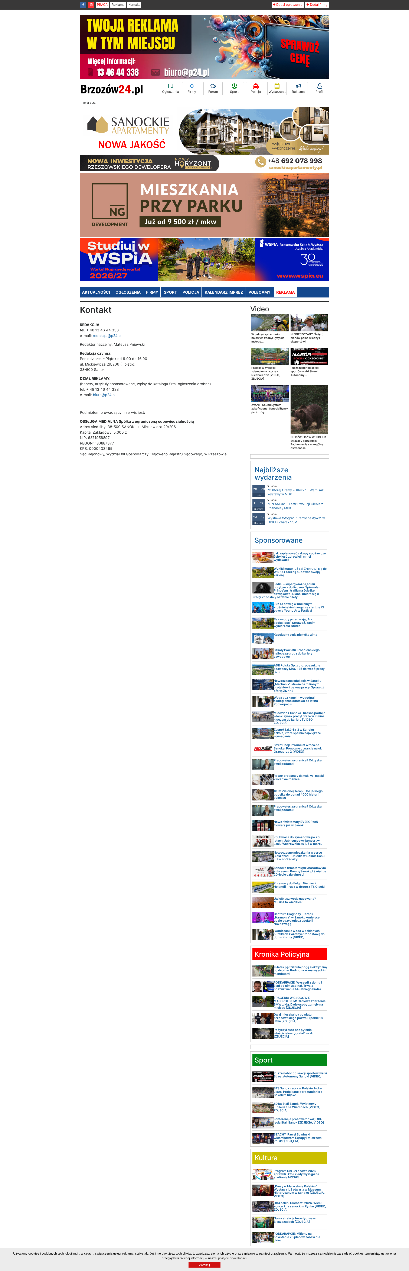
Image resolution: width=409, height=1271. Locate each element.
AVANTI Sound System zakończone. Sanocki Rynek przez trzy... (269, 408)
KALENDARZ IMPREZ (224, 292)
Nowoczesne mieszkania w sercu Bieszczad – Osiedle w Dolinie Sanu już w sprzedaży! (299, 856)
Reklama (118, 5)
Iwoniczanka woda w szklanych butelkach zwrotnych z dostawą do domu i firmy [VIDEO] (299, 934)
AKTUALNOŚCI (96, 292)
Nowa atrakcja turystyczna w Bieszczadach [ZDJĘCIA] (295, 1219)
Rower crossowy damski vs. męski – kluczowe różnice (300, 777)
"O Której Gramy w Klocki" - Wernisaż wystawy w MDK (296, 490)
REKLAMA (285, 292)
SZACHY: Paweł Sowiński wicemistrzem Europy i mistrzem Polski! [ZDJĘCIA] (298, 1138)
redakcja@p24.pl (107, 336)
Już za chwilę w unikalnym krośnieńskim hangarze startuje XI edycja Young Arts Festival (299, 607)
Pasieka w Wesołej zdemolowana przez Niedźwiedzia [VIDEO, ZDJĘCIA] (265, 373)
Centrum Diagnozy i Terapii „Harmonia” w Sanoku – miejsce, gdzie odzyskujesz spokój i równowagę (297, 919)
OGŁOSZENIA (128, 292)
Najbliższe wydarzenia (273, 473)
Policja (256, 92)
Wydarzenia (277, 92)
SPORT (170, 292)
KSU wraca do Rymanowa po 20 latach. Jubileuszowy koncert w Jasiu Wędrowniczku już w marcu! (298, 840)
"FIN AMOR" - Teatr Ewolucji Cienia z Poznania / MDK (295, 504)
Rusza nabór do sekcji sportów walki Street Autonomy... (305, 371)
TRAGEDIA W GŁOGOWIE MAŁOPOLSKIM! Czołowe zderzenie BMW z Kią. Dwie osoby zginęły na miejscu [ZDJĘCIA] (299, 1002)
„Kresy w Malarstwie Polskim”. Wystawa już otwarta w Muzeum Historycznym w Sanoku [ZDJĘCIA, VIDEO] (299, 1191)
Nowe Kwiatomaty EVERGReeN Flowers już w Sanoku (296, 823)
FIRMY (152, 292)
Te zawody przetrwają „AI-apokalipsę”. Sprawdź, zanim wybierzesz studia (294, 622)
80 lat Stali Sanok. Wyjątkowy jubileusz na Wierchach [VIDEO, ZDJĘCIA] (297, 1107)
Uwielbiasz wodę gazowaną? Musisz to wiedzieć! (295, 900)
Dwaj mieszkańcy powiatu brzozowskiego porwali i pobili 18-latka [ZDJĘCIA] (299, 1018)
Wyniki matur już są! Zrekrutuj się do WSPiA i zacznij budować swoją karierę (300, 572)
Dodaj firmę (318, 5)
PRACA (102, 5)
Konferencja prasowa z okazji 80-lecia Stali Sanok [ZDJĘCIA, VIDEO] (299, 1120)
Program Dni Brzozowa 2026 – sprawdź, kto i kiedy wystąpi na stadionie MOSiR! (296, 1174)
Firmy (191, 92)
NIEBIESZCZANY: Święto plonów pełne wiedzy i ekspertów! (307, 337)
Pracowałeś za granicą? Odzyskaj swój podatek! (298, 761)
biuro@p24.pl (104, 395)
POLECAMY (260, 292)
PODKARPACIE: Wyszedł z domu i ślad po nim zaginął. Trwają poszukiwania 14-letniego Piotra (298, 986)
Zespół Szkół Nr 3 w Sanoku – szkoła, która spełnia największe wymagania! (297, 733)
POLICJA (191, 292)
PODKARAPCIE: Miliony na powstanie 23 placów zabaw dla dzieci (297, 1237)
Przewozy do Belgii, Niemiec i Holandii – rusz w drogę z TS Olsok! (299, 884)
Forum (213, 92)
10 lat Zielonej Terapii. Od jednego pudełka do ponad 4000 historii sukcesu (298, 794)
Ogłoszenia (170, 92)
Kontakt (134, 5)
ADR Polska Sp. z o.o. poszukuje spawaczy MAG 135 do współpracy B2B (299, 668)
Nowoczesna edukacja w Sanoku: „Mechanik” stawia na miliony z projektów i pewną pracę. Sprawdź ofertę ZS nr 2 (299, 685)
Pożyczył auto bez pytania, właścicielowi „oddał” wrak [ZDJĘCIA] (293, 1033)
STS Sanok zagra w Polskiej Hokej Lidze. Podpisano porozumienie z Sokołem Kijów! (298, 1091)
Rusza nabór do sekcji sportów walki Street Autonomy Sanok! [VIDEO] (300, 1074)
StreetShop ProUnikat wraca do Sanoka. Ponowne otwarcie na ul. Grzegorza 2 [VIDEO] (298, 748)
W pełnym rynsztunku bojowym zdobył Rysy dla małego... (267, 337)
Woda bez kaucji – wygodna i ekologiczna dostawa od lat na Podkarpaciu (296, 701)
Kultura (266, 1158)
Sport (234, 92)
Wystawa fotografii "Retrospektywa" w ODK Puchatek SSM (296, 518)
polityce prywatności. (232, 1258)
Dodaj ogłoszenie (288, 5)
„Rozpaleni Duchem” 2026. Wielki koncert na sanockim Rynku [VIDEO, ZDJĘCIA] (300, 1206)
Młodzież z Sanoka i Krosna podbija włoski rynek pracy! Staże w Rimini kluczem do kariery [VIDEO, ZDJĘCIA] (299, 717)
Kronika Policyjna (282, 954)
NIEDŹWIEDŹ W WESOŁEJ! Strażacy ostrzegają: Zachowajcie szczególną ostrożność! (308, 442)
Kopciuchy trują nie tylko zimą (295, 634)
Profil (319, 92)
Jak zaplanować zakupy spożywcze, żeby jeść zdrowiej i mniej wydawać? (300, 556)
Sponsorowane (279, 540)
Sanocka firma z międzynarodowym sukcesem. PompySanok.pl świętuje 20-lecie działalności (300, 871)
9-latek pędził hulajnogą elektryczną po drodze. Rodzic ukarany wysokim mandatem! (300, 970)
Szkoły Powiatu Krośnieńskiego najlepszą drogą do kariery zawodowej (297, 653)
